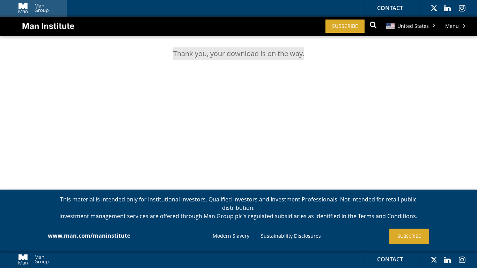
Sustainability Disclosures (291, 235)
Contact (390, 8)
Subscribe (345, 26)
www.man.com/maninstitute (89, 235)
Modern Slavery (231, 235)
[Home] (41, 32)
